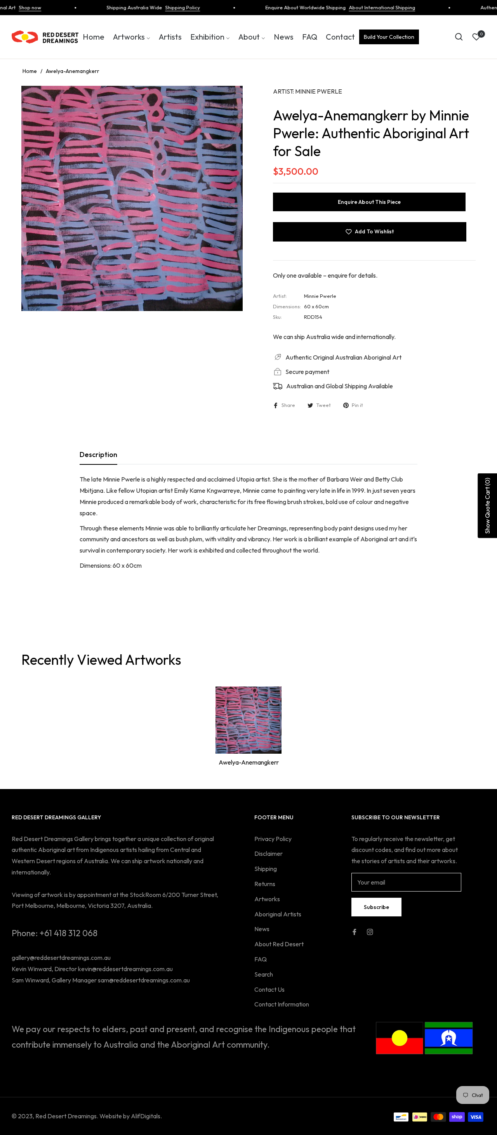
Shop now (16, 7)
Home (30, 71)
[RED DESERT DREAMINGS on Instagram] (370, 931)
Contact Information (281, 1004)
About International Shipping (368, 7)
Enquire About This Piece (369, 201)
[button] (458, 37)
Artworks (267, 899)
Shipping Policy (168, 7)
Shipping (265, 869)
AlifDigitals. (146, 1116)
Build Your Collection (389, 36)
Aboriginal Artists (277, 914)
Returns (264, 884)
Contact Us (269, 989)
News (261, 929)
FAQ (260, 959)
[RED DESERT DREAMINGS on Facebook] (354, 931)
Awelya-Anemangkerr (249, 762)
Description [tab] (98, 454)
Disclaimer (268, 853)
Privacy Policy (273, 839)
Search (263, 974)
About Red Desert (279, 944)
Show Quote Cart (487, 506)
